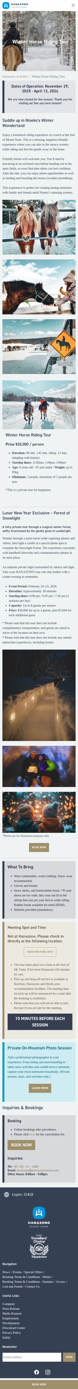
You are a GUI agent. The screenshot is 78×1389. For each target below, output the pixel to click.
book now (39, 847)
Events (17, 1272)
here (32, 1134)
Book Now (39, 1384)
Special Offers (33, 1272)
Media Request (11, 1313)
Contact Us (32, 1286)
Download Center (13, 1328)
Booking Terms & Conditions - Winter (26, 1277)
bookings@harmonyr (31, 1170)
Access (60, 1281)
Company (8, 1304)
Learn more (40, 1088)
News (6, 1272)
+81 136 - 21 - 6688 (25, 1166)
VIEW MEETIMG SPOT (40, 952)
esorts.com (52, 1170)
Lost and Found (12, 1286)
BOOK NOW (21, 1145)
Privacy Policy (11, 1332)
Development (10, 1323)
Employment (10, 1318)
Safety (6, 1337)
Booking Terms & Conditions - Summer (27, 1281)
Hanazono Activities (15, 76)
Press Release (11, 1308)
